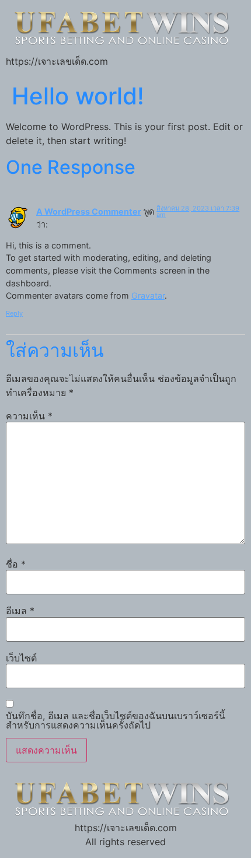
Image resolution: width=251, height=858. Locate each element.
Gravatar (148, 295)
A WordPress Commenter (88, 211)
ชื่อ (16, 564)
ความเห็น (29, 416)
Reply (14, 313)
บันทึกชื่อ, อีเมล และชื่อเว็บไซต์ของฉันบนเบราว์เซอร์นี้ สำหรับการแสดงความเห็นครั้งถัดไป (115, 720)
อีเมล (20, 610)
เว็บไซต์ (21, 658)
